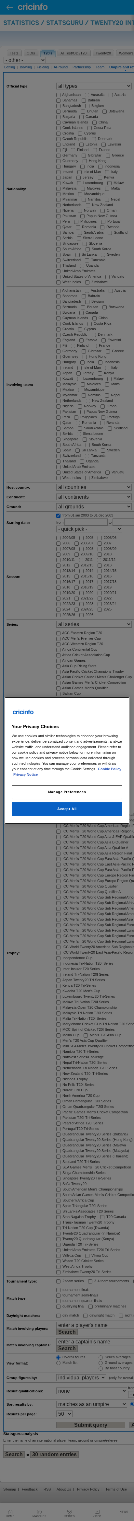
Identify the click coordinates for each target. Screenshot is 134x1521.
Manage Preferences (67, 792)
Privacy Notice (25, 774)
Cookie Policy (109, 769)
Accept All (67, 809)
